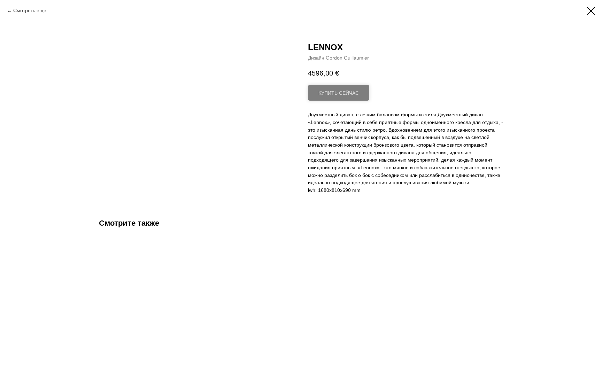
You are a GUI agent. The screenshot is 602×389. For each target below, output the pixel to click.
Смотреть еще (29, 10)
